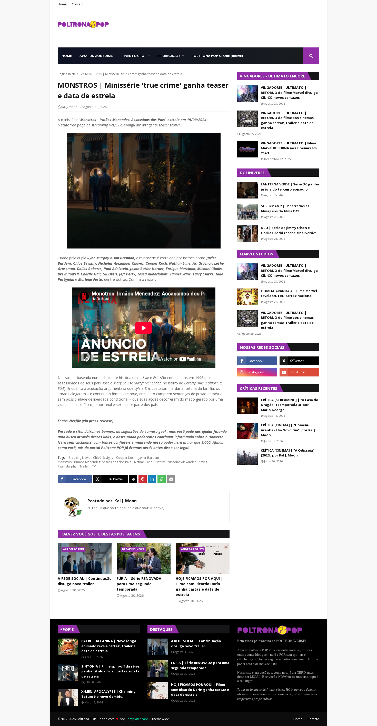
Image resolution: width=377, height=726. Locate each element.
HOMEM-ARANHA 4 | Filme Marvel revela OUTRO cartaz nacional (289, 293)
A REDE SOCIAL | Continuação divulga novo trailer (85, 581)
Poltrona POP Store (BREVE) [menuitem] (217, 55)
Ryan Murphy (67, 466)
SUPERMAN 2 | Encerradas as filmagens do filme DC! (285, 208)
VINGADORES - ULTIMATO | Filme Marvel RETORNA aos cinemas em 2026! (289, 148)
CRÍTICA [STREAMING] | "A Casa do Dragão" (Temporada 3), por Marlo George (289, 404)
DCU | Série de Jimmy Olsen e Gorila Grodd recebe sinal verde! (288, 230)
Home (62, 4)
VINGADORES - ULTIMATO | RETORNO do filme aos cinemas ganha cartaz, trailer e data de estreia (287, 120)
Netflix (160, 462)
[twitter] (299, 360)
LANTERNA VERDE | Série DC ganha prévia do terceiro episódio (290, 187)
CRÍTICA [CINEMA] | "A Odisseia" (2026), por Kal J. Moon (287, 453)
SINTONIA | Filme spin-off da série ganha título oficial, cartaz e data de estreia (110, 671)
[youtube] (299, 372)
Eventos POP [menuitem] (134, 55)
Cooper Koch (125, 457)
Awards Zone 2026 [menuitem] (96, 55)
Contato (78, 4)
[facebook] (257, 360)
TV (81, 74)
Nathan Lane (143, 462)
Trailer (84, 466)
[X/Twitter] (110, 479)
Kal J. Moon (69, 107)
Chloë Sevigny (103, 457)
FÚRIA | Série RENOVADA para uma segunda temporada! (139, 584)
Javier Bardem (148, 457)
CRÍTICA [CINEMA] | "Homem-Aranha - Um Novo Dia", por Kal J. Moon (288, 430)
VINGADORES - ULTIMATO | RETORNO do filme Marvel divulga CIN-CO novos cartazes (289, 92)
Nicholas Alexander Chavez (187, 462)
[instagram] (257, 372)
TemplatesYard (137, 719)
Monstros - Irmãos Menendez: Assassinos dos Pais (94, 462)
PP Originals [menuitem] (169, 55)
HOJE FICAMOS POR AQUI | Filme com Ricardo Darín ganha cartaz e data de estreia (199, 586)
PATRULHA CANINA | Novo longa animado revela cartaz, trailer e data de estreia (108, 646)
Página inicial (67, 74)
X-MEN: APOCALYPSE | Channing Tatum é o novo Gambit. (108, 694)
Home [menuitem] (67, 55)
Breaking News (79, 457)
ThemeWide (160, 719)
